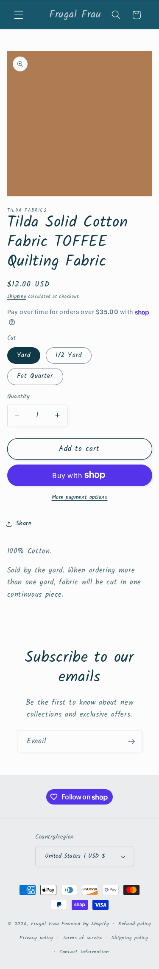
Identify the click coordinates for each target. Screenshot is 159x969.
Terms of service (83, 938)
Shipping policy (130, 938)
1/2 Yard (69, 355)
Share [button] (24, 523)
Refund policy (134, 924)
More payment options (80, 497)
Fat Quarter (35, 376)
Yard (24, 355)
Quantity (18, 397)
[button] (18, 15)
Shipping (16, 296)
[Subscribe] (131, 742)
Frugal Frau (45, 924)
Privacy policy (36, 938)
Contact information (84, 952)
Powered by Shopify (85, 924)
